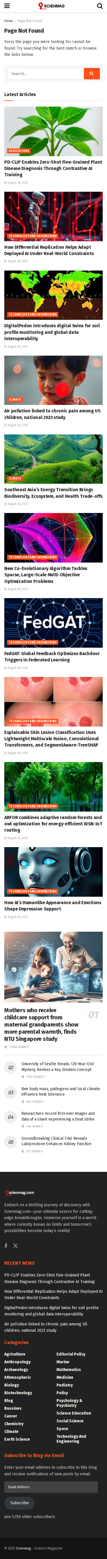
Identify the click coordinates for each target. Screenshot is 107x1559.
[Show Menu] (7, 6)
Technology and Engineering (32, 236)
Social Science (70, 1421)
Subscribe (19, 1503)
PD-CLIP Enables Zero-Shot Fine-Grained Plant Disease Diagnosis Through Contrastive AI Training (53, 168)
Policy (62, 1392)
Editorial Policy (70, 1354)
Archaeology (16, 1369)
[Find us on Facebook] (5, 1246)
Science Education (73, 1413)
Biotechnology (18, 1392)
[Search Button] (100, 6)
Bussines (13, 1408)
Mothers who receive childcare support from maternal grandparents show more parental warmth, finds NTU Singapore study (41, 1024)
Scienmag (23, 1548)
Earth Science (17, 1439)
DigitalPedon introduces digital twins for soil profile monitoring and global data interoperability (52, 332)
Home (8, 21)
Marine (62, 1362)
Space (62, 1428)
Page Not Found (30, 21)
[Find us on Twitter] (15, 1246)
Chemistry (13, 1423)
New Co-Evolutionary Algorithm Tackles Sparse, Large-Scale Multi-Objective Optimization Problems (45, 575)
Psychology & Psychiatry (69, 1403)
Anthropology (17, 1362)
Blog (8, 1400)
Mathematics (68, 1369)
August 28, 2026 (17, 183)
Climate (15, 399)
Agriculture (19, 151)
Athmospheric (17, 1377)
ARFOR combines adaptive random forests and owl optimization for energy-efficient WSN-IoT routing (53, 824)
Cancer (10, 1416)
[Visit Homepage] (53, 6)
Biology (11, 1385)
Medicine (64, 1377)
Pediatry (64, 1385)
